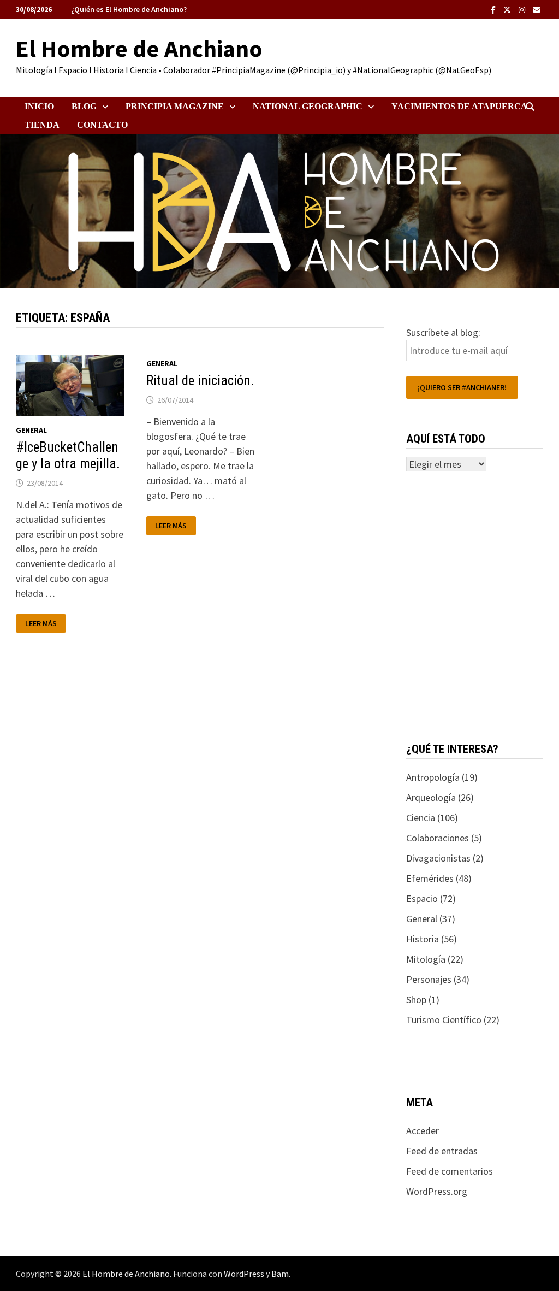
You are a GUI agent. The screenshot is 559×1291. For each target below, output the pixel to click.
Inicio (39, 106)
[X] (508, 9)
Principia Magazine (175, 106)
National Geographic (307, 106)
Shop (416, 999)
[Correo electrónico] (536, 9)
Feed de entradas (442, 1151)
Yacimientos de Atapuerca (459, 106)
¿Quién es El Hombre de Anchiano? (129, 9)
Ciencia (420, 817)
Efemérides (430, 878)
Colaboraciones (437, 838)
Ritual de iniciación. (200, 380)
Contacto (102, 124)
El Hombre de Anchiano (139, 48)
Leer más (45, 623)
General (31, 430)
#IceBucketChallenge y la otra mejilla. (68, 455)
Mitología (425, 959)
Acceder (422, 1130)
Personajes (428, 979)
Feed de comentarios (449, 1171)
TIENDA (42, 124)
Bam (280, 1273)
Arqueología (431, 797)
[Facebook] (494, 9)
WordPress (244, 1273)
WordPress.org (436, 1191)
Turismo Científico (443, 1019)
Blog (84, 106)
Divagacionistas (438, 858)
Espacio (422, 898)
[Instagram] (523, 9)
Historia (422, 939)
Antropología (433, 777)
